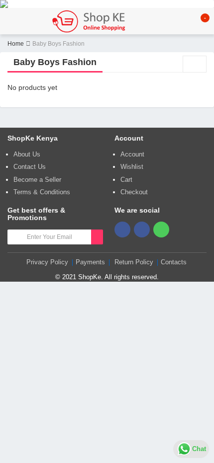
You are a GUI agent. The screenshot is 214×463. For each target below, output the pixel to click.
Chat (199, 449)
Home (15, 43)
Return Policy (133, 262)
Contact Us (29, 166)
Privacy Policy (47, 262)
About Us (26, 154)
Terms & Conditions (41, 192)
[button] (200, 21)
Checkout (134, 192)
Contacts (174, 262)
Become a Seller (37, 179)
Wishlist (131, 166)
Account (132, 154)
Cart (126, 179)
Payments (90, 262)
